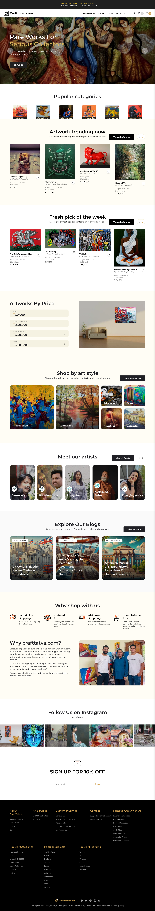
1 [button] (74, 79)
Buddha (47, 859)
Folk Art (13, 873)
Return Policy (61, 823)
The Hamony (50, 251)
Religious (48, 873)
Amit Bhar (117, 830)
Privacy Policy (119, 906)
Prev (139, 458)
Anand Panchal (119, 819)
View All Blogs (134, 529)
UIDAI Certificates (40, 816)
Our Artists (14, 823)
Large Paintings (16, 866)
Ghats (12, 855)
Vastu (46, 884)
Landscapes (14, 862)
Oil (80, 855)
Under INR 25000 (17, 859)
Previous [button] (10, 51)
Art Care (36, 819)
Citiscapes (48, 862)
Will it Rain (84, 254)
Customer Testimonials (65, 826)
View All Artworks (121, 137)
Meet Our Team (16, 819)
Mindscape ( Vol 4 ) (18, 177)
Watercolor (83, 859)
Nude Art (13, 869)
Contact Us (60, 816)
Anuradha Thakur (120, 837)
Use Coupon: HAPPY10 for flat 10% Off (77, 3)
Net (143, 458)
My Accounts (61, 830)
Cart (11, 830)
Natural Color (84, 866)
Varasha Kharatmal (121, 840)
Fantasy (47, 869)
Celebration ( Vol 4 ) (89, 171)
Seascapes (48, 877)
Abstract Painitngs (17, 852)
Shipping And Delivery (65, 819)
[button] (143, 136)
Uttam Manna (119, 826)
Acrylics (82, 852)
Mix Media (83, 869)
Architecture (49, 852)
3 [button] (80, 79)
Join (97, 784)
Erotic (46, 866)
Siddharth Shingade (121, 816)
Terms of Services (103, 906)
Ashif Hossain (119, 833)
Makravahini (50, 182)
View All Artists (123, 458)
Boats (46, 855)
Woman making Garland (125, 269)
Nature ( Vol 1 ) (121, 183)
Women (47, 887)
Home (12, 826)
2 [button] (77, 79)
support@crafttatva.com (100, 816)
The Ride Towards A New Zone (22, 254)
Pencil (81, 862)
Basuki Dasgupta (120, 823)
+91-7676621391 (96, 819)
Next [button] (145, 51)
